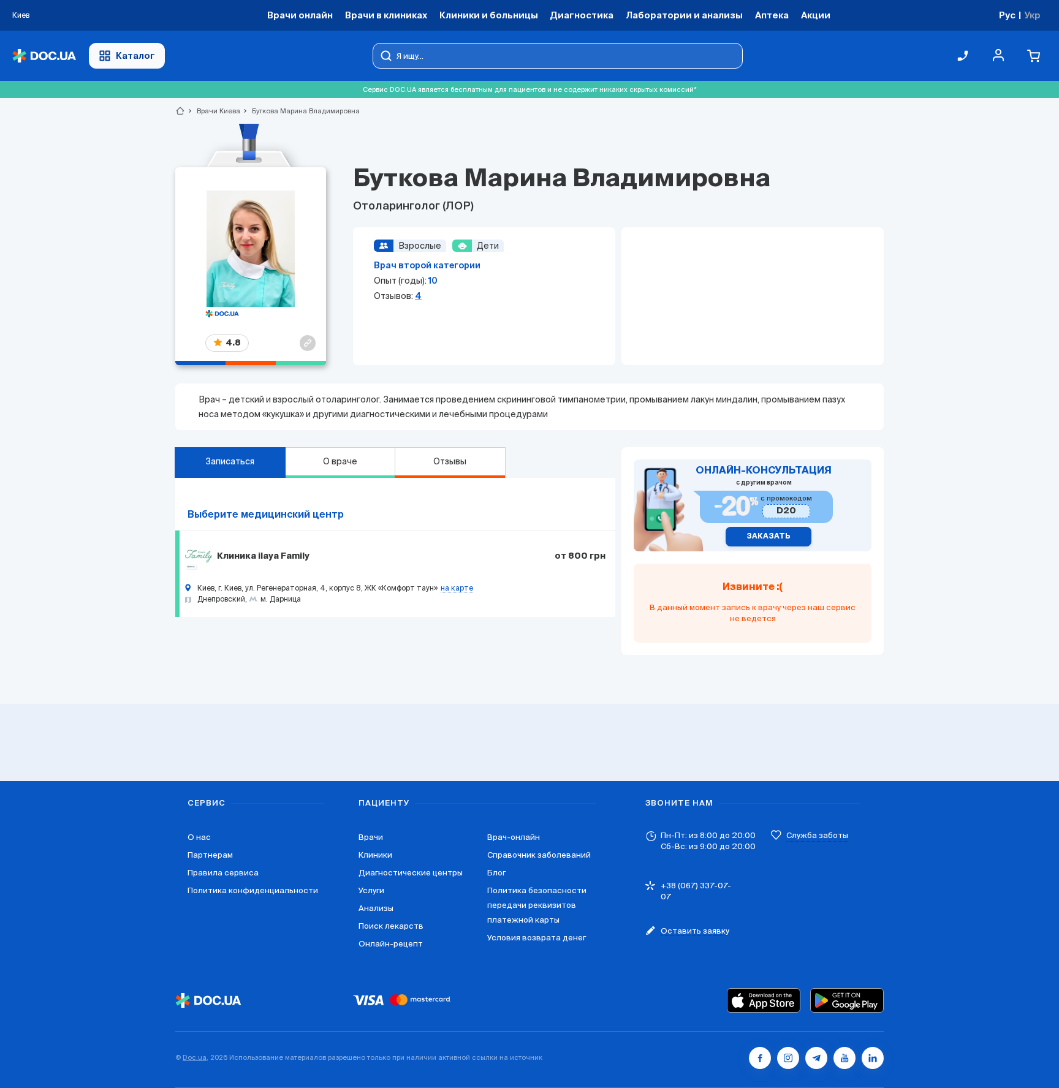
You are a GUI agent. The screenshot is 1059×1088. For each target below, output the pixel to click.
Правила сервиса (223, 872)
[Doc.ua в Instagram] (788, 1058)
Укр (1032, 15)
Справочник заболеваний (539, 854)
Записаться (229, 461)
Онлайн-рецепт (391, 943)
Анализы (376, 908)
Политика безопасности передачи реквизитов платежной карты (536, 905)
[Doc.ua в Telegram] (816, 1058)
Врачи (371, 837)
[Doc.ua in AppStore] (763, 1000)
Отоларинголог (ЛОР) (413, 206)
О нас (199, 837)
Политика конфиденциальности (253, 890)
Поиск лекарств (391, 926)
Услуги (371, 890)
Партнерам (210, 854)
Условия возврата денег (536, 937)
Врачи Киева (213, 111)
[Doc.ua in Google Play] (847, 1000)
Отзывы (449, 461)
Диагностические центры (411, 872)
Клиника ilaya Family (263, 556)
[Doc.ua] (44, 56)
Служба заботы (817, 835)
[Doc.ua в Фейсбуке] (760, 1058)
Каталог (135, 55)
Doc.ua (195, 1057)
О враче (340, 461)
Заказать (768, 536)
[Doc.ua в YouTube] (844, 1058)
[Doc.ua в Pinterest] (873, 1058)
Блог (496, 872)
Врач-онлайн (513, 837)
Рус (1007, 15)
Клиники (375, 854)
